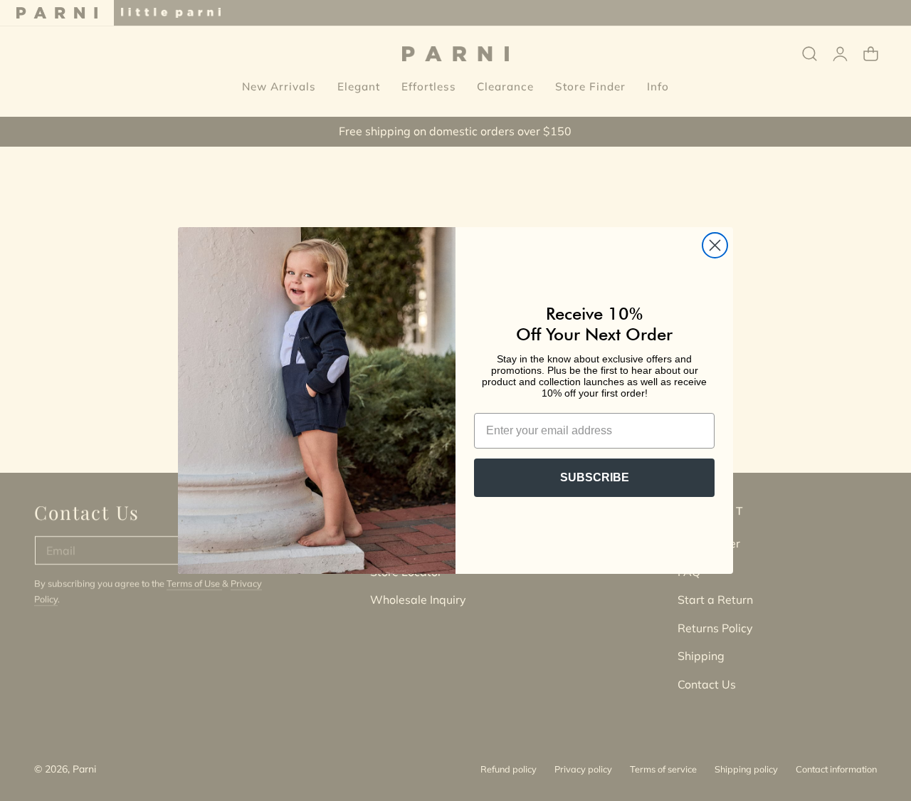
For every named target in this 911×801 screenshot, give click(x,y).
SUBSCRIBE (594, 477)
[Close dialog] (714, 245)
